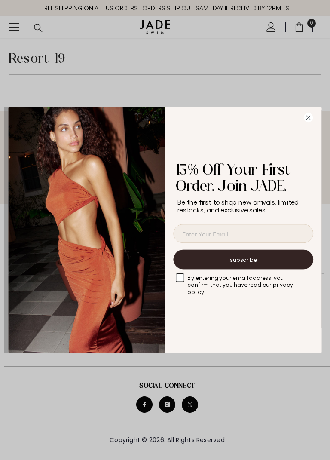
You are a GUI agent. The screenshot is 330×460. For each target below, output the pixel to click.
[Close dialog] (311, 117)
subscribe (243, 259)
